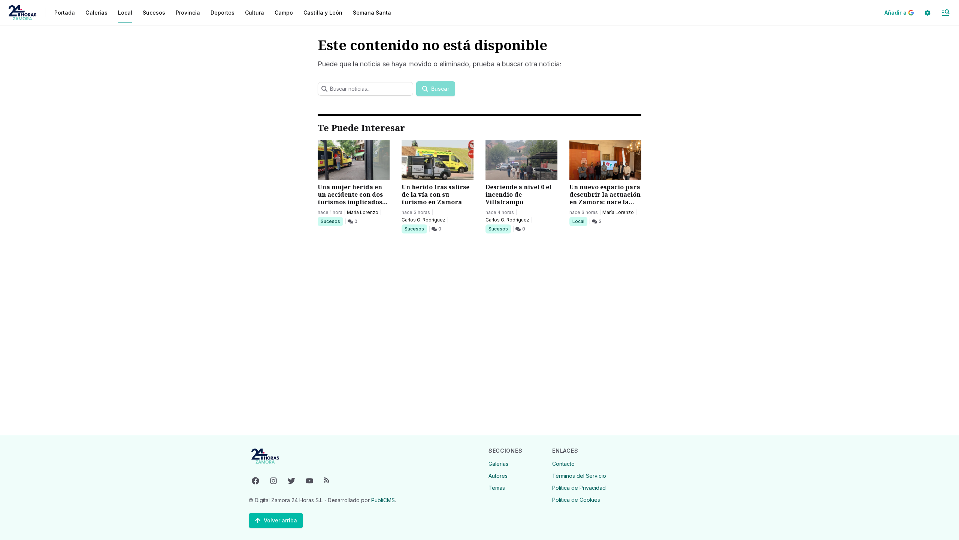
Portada (64, 12)
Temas (496, 488)
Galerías (96, 12)
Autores (498, 476)
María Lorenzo (362, 212)
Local (579, 221)
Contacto (563, 464)
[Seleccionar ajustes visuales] (928, 13)
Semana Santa (372, 12)
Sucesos (331, 221)
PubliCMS (383, 500)
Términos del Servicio (579, 476)
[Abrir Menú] (945, 12)
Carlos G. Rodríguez (423, 220)
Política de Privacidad (579, 488)
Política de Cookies (576, 500)
